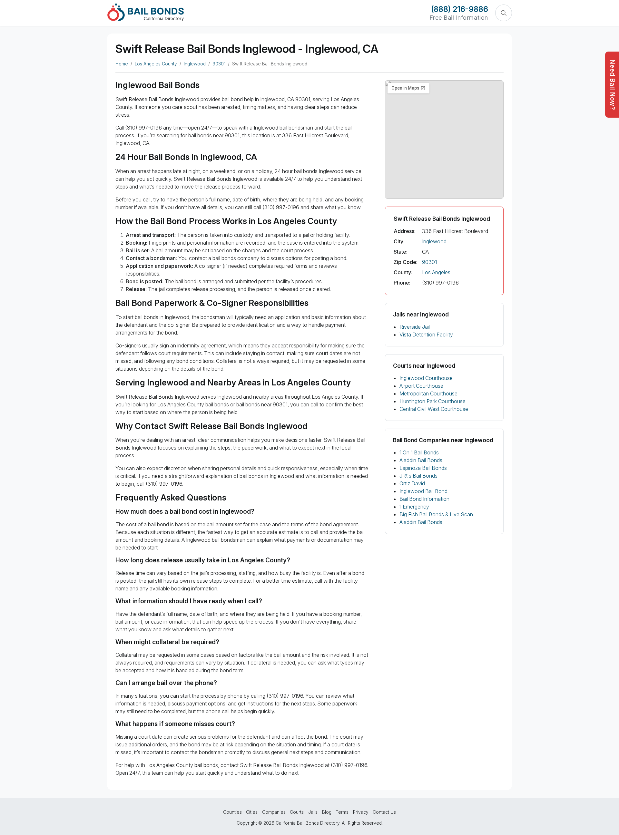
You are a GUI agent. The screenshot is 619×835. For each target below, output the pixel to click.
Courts (297, 812)
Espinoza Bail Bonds (423, 468)
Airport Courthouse (421, 386)
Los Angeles (436, 272)
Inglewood (195, 63)
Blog (326, 812)
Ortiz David (412, 483)
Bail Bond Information (424, 499)
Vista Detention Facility (426, 334)
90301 (218, 63)
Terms (342, 812)
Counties (232, 812)
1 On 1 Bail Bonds (419, 452)
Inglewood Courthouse (426, 378)
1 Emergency (414, 506)
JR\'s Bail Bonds (418, 475)
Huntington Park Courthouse (432, 401)
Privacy (360, 812)
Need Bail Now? (612, 85)
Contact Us (384, 812)
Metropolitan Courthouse (428, 393)
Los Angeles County (156, 63)
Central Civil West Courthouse (433, 409)
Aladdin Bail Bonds (420, 460)
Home (121, 63)
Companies (274, 812)
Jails (313, 812)
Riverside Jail (414, 327)
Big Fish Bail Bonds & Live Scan (436, 514)
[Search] (503, 13)
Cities (252, 812)
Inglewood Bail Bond (423, 491)
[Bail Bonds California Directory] (145, 12)
